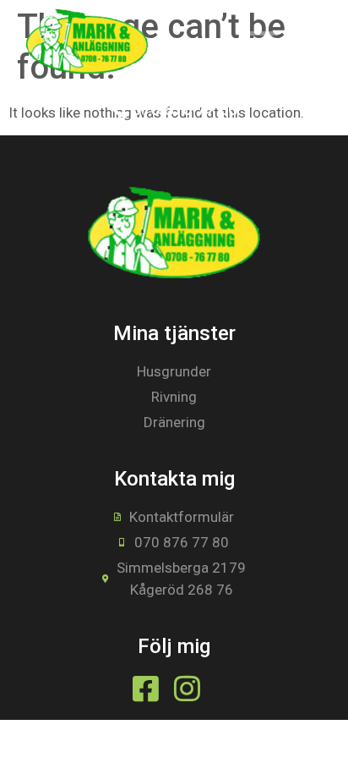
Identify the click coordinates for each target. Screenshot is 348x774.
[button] (261, 41)
